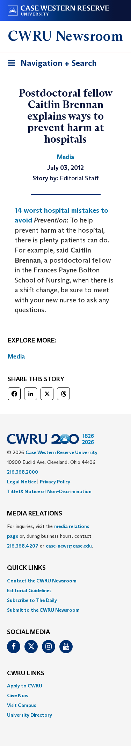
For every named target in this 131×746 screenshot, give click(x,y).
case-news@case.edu (69, 546)
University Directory (29, 715)
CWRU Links (25, 673)
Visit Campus (21, 705)
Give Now (17, 695)
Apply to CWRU (24, 686)
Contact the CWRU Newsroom (42, 581)
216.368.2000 (22, 472)
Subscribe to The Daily (32, 600)
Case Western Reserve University (61, 452)
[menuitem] (65, 581)
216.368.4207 (22, 546)
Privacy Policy (55, 482)
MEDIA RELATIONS (34, 513)
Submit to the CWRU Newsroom (43, 610)
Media (16, 356)
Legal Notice (21, 482)
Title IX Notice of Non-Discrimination (49, 491)
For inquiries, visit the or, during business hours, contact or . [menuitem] (50, 536)
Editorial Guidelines (29, 590)
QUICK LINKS (26, 568)
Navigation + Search (50, 65)
